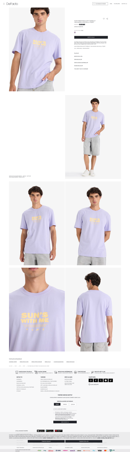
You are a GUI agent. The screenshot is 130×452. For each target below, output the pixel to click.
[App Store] (41, 431)
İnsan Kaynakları (21, 383)
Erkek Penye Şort (24, 361)
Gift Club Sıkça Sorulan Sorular (49, 385)
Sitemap (19, 391)
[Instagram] (106, 380)
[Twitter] (101, 380)
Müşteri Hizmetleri (69, 383)
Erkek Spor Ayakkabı (37, 361)
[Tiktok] (110, 380)
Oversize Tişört (13, 361)
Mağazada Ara (78, 56)
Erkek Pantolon (70, 361)
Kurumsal (19, 379)
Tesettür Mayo (20, 447)
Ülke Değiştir (94, 384)
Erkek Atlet (48, 361)
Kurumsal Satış (20, 385)
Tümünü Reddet (46, 441)
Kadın (57, 404)
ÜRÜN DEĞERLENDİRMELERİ (81, 62)
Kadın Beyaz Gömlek (102, 447)
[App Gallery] (59, 431)
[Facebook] (96, 380)
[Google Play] (50, 431)
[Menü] (4, 4)
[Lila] (75, 32)
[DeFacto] (12, 4)
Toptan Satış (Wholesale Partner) (25, 387)
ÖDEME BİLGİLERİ (78, 65)
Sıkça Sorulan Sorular (46, 379)
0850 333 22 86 (68, 384)
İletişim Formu (68, 381)
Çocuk (73, 404)
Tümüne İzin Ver (83, 441)
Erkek (65, 404)
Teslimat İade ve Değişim (81, 68)
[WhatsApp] (91, 380)
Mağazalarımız (68, 379)
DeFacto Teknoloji (21, 389)
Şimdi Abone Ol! (65, 422)
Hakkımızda (19, 381)
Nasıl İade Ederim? (46, 383)
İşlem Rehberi (44, 387)
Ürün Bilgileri (78, 59)
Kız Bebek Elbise (69, 447)
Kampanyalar (44, 389)
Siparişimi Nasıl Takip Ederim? (49, 381)
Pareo (50, 447)
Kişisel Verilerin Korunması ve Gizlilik (50, 391)
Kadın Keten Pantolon (38, 447)
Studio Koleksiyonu (58, 361)
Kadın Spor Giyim (85, 447)
